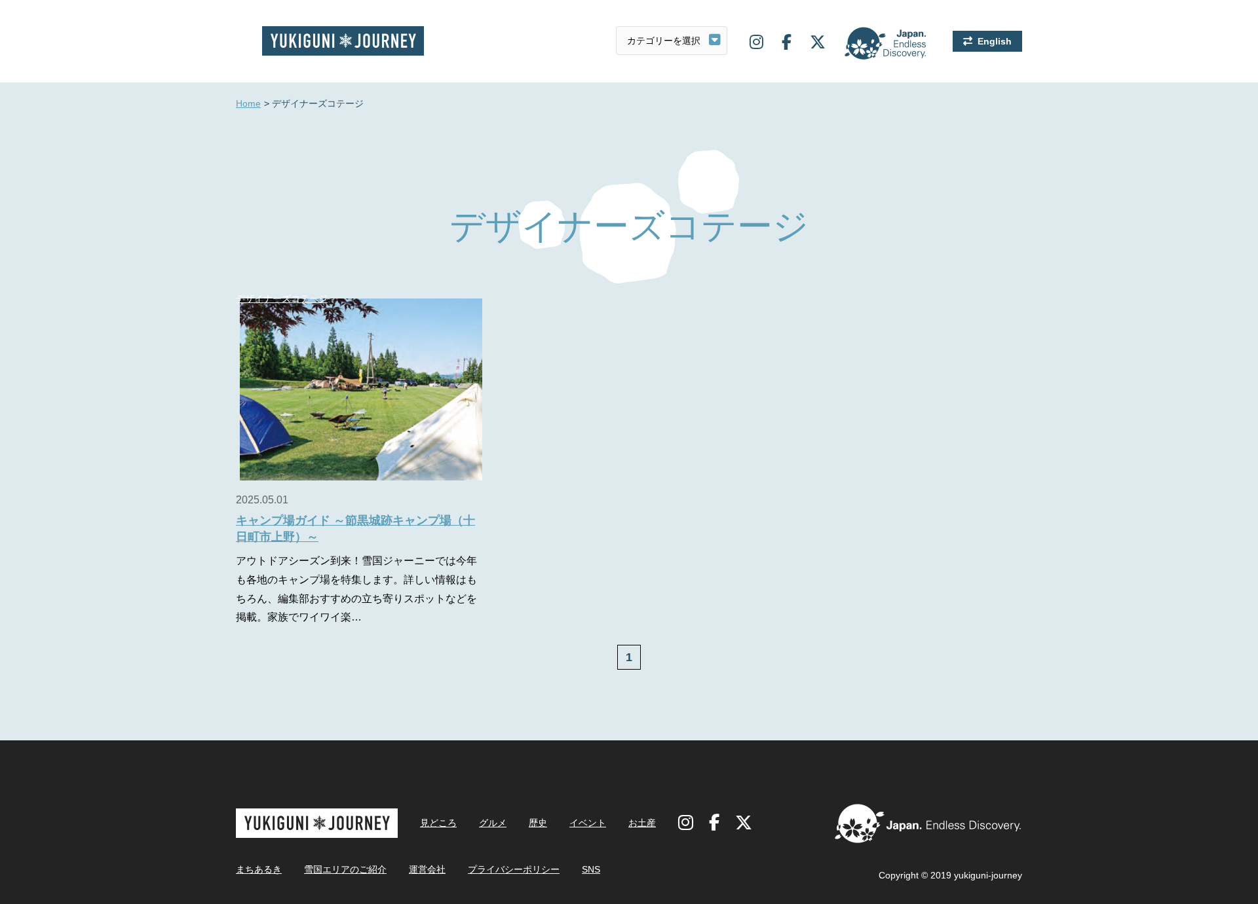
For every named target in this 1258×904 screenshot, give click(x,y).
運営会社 (427, 869)
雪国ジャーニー (343, 41)
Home (248, 103)
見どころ (438, 823)
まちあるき (259, 869)
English (995, 41)
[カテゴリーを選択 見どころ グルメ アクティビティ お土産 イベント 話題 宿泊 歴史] (671, 40)
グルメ (492, 823)
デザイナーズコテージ (282, 298)
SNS (591, 869)
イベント (587, 823)
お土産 (642, 823)
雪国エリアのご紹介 (345, 869)
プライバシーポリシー (514, 869)
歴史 (538, 823)
